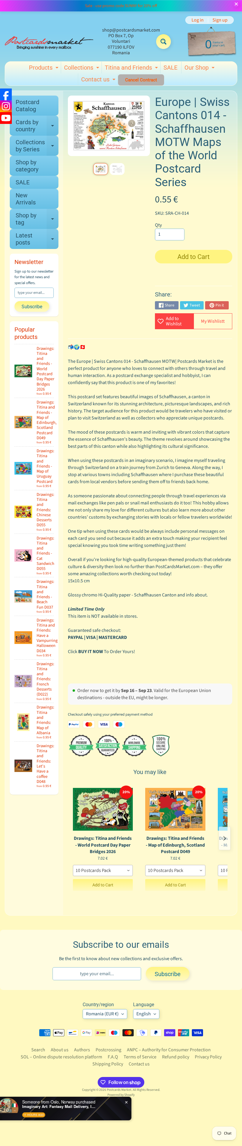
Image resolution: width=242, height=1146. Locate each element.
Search (38, 1050)
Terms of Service (140, 1057)
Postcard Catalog (27, 106)
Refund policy (175, 1057)
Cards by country (37, 126)
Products (44, 68)
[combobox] (103, 870)
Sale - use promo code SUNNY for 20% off (121, 6)
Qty (158, 225)
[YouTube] (6, 118)
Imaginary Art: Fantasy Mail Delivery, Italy (68, 1106)
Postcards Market (119, 1090)
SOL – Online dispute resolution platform (61, 1057)
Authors (82, 1050)
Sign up (220, 20)
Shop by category (27, 166)
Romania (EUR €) (102, 1014)
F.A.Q (113, 1057)
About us (59, 1050)
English (143, 1014)
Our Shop (200, 68)
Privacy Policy (208, 1057)
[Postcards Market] (49, 41)
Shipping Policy (107, 1064)
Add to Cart (102, 885)
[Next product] (224, 838)
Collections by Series (37, 146)
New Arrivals (26, 199)
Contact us (99, 80)
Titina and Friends (132, 68)
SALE (170, 67)
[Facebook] (6, 94)
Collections (82, 68)
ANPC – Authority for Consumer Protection (169, 1050)
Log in (198, 20)
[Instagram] (6, 106)
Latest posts (37, 239)
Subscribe (32, 306)
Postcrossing (108, 1050)
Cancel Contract (141, 80)
